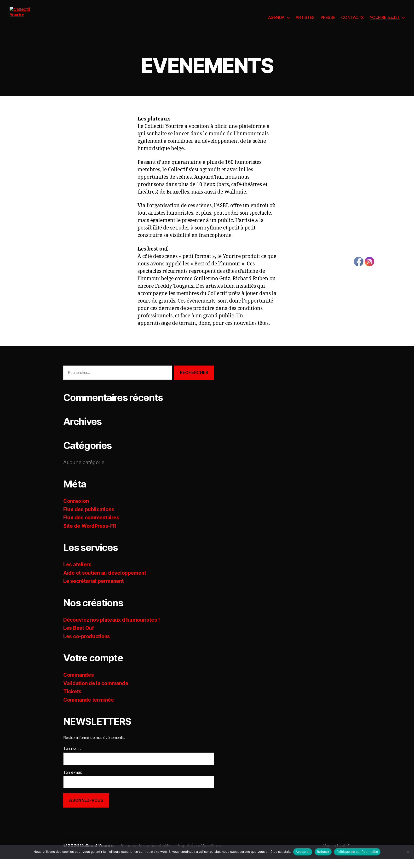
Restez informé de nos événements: (94, 737)
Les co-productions (86, 636)
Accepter (303, 851)
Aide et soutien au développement (104, 573)
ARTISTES (305, 17)
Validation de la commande (95, 683)
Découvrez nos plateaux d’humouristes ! (111, 620)
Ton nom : (72, 748)
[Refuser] (408, 851)
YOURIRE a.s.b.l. (385, 17)
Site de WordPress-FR (89, 526)
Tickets (72, 691)
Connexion (76, 501)
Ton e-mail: (72, 772)
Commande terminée (88, 700)
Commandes (78, 675)
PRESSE (328, 17)
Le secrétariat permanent (93, 581)
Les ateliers (77, 564)
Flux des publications (88, 509)
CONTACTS (352, 17)
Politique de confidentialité (357, 851)
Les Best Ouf (78, 628)
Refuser (323, 851)
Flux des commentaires (91, 518)
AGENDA (276, 17)
